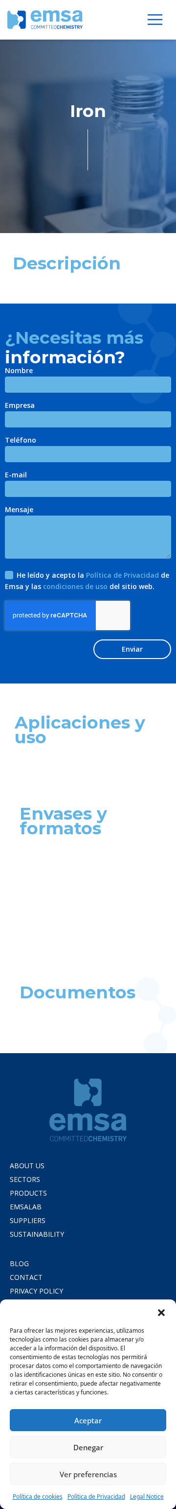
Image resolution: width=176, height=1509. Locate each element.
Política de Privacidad (96, 1496)
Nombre (19, 371)
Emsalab (26, 1206)
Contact (26, 1277)
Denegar (88, 1447)
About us (27, 1165)
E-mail (16, 475)
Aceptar (88, 1420)
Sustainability (37, 1234)
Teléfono (20, 441)
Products (28, 1193)
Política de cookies (38, 1496)
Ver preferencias (88, 1474)
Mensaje (19, 510)
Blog (19, 1263)
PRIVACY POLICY (36, 1291)
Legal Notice (147, 1496)
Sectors (25, 1179)
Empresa (20, 406)
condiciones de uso (75, 586)
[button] (161, 1312)
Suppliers (27, 1220)
